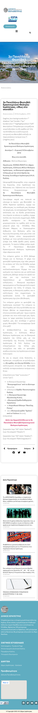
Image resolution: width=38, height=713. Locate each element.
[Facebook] (13, 452)
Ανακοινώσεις (6, 88)
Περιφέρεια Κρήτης (8, 651)
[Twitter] (19, 452)
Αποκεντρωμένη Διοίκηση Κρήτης (13, 648)
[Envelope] (36, 703)
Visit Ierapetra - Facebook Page (12, 646)
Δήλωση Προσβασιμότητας (10, 675)
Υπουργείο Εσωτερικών (9, 654)
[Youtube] (24, 452)
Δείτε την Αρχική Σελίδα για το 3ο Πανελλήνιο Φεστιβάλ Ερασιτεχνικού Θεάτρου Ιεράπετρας (19, 422)
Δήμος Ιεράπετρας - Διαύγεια (11, 665)
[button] (16, 31)
